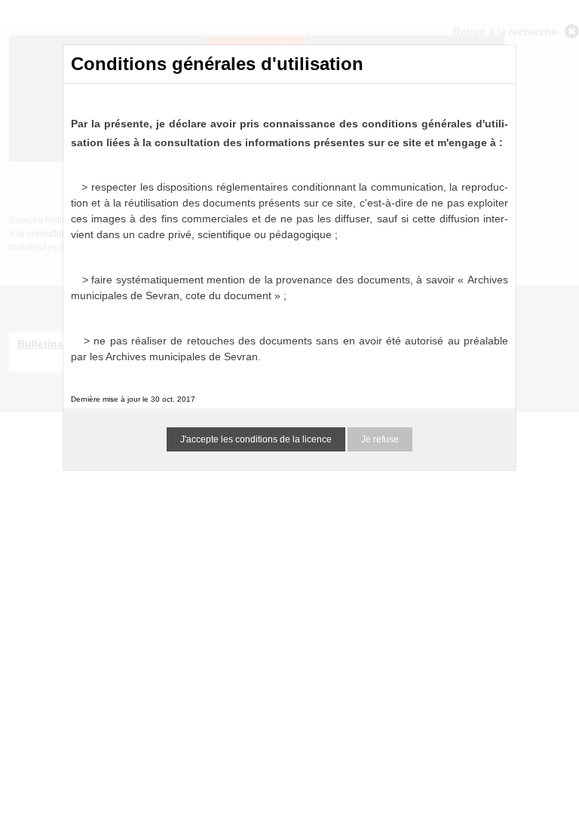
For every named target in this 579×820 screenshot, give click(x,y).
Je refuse (380, 439)
